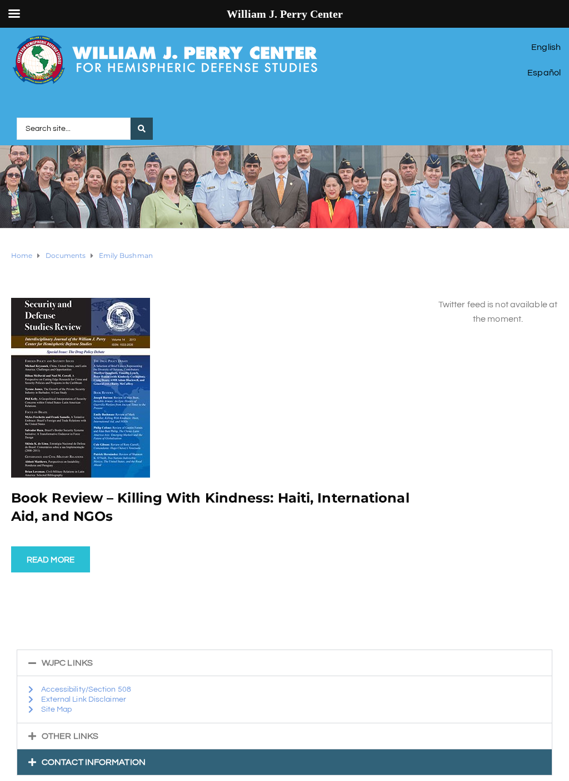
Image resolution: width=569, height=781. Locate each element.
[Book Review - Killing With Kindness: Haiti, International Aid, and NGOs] (80, 387)
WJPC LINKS (67, 662)
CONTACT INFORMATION (94, 762)
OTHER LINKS (70, 736)
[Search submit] (142, 129)
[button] (284, 663)
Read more (50, 560)
